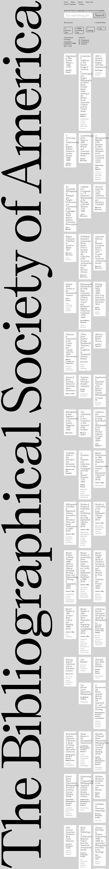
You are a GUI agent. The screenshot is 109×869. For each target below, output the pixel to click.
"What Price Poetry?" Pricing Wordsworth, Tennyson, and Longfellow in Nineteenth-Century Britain (85, 346)
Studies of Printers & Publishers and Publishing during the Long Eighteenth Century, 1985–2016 (85, 515)
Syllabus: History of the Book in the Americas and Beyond (99, 783)
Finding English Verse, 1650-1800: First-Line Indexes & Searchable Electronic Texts (100, 294)
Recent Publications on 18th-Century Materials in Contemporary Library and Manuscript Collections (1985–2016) (101, 466)
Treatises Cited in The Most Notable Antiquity (84, 381)
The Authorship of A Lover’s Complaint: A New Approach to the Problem (85, 421)
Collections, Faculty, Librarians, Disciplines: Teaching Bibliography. (101, 614)
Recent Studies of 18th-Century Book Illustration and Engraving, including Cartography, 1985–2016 (86, 621)
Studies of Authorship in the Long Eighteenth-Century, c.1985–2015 (100, 512)
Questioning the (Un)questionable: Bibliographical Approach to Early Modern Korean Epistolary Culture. (88, 786)
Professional (85, 42)
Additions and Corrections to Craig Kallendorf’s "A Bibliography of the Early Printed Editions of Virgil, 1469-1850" (100, 426)
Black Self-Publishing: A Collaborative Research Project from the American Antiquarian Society (86, 838)
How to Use (89, 2)
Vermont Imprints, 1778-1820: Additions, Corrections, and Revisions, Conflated (100, 195)
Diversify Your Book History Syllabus (99, 662)
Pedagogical (85, 40)
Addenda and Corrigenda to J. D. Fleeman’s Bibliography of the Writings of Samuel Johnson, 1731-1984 (85, 198)
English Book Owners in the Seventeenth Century (71, 289)
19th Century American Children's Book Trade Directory (70, 834)
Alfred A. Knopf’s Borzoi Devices (99, 337)
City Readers (83, 660)
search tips (81, 11)
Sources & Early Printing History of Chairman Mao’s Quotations (70, 384)
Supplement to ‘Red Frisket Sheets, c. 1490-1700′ (71, 61)
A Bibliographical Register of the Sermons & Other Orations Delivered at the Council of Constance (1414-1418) (101, 148)
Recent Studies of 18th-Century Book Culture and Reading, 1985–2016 (70, 619)
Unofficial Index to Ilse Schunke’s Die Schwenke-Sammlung (70, 460)
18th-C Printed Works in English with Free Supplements (101, 61)
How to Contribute (70, 4)
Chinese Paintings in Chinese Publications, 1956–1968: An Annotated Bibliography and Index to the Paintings (100, 839)
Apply (74, 43)
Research (84, 44)
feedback (101, 11)
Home (66, 2)
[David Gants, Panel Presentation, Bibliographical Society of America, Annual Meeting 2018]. (72, 786)
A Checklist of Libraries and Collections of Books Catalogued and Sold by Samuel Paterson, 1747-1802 (85, 467)
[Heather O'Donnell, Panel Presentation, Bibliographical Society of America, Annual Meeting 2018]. (101, 744)
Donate (81, 4)
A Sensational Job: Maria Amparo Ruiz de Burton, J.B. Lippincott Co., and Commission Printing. (100, 697)
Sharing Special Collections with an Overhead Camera (70, 665)
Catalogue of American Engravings (100, 807)
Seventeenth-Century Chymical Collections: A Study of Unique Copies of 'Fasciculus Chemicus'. (71, 743)
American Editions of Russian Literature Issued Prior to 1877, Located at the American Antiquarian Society (100, 249)
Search (80, 2)
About (73, 2)
